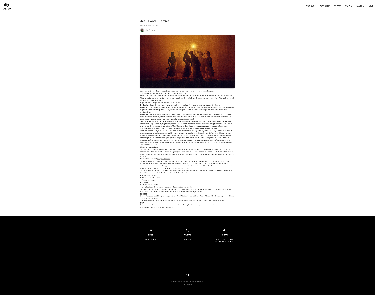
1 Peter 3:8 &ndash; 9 (178, 93)
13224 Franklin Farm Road (224, 240)
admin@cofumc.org (151, 239)
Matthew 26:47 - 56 (163, 93)
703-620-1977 (187, 239)
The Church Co (187, 284)
